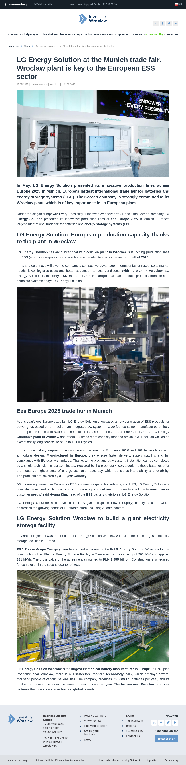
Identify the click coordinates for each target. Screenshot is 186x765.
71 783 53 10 (110, 4)
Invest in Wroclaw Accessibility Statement (119, 760)
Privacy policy (171, 760)
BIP (180, 4)
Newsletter (166, 738)
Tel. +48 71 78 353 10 (55, 737)
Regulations (152, 760)
